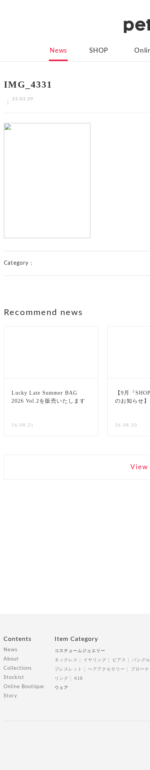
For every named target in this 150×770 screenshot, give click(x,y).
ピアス (119, 660)
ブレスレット (68, 669)
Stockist (13, 677)
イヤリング (95, 660)
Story (10, 696)
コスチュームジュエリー (80, 651)
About (11, 659)
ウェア (61, 687)
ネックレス (66, 660)
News (58, 50)
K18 (78, 678)
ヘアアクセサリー (106, 669)
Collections (17, 668)
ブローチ (140, 669)
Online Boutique (23, 686)
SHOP (98, 50)
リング (61, 678)
